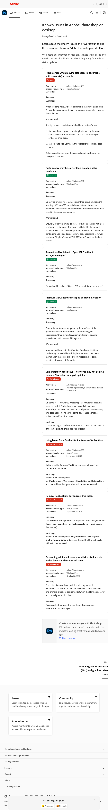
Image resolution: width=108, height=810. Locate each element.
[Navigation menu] (4, 4)
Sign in (101, 4)
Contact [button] (7, 774)
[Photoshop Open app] (104, 12)
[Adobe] (14, 4)
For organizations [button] (11, 761)
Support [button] (7, 768)
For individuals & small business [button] (18, 749)
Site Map (7, 805)
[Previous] (58, 673)
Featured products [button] (12, 787)
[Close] (94, 800)
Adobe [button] (7, 780)
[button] (93, 4)
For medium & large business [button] (16, 755)
